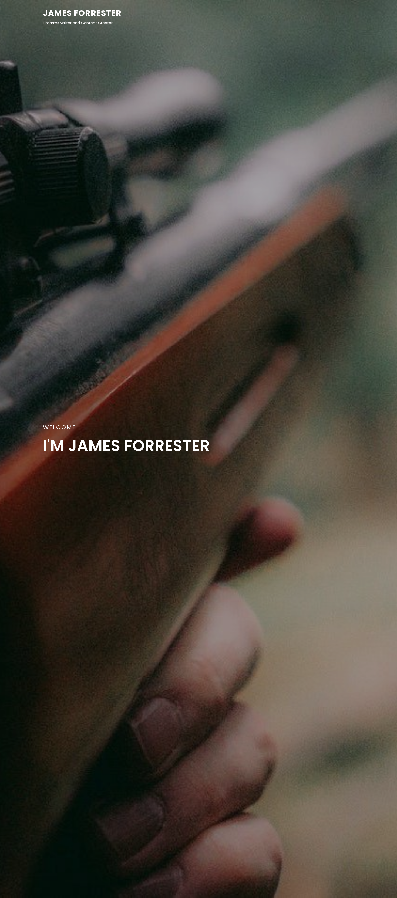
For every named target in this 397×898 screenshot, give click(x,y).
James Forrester (82, 13)
